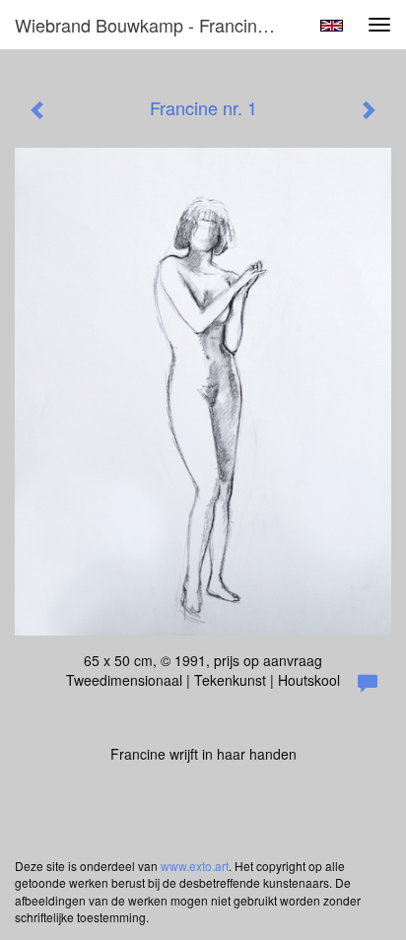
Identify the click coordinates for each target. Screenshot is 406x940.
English (331, 26)
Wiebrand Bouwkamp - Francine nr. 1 (155, 24)
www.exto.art (195, 865)
